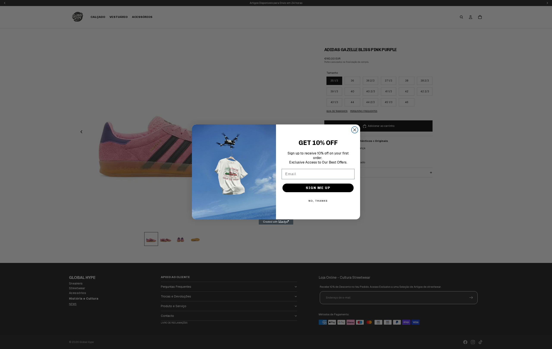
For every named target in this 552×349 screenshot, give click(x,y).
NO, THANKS (318, 200)
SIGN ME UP (318, 188)
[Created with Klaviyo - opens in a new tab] (276, 222)
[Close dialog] (354, 130)
